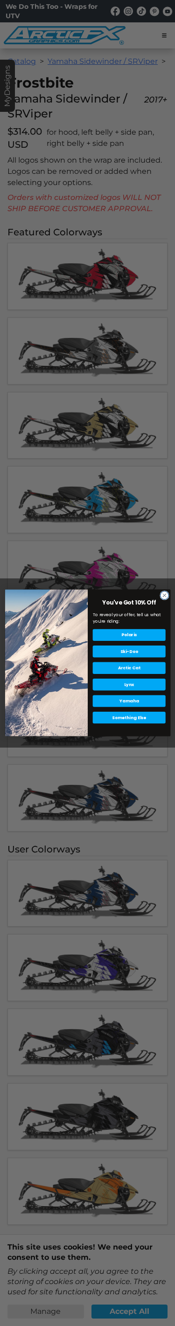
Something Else (129, 718)
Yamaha (129, 701)
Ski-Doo (129, 652)
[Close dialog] (164, 595)
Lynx (129, 685)
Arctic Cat (129, 668)
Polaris (129, 635)
